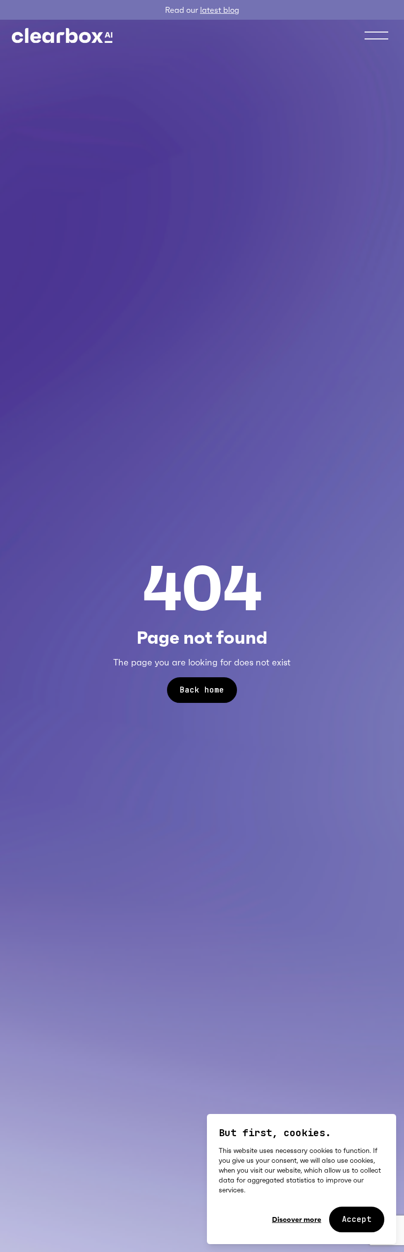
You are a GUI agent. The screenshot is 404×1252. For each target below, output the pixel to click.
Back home (202, 690)
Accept (356, 1219)
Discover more (296, 1219)
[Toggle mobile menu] (376, 35)
